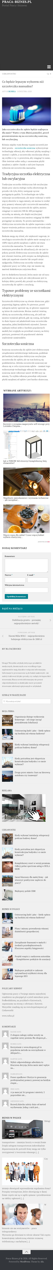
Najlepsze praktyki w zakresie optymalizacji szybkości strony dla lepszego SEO (31, 973)
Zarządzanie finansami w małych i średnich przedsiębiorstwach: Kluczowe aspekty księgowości (30, 945)
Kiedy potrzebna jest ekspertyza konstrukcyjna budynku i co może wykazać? (30, 761)
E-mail (30, 575)
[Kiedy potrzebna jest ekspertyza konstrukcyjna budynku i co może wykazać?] (7, 762)
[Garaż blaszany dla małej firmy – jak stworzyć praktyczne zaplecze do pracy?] (7, 880)
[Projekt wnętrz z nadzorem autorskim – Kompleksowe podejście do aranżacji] (7, 960)
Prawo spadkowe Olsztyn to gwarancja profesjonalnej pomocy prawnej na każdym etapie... (30, 1080)
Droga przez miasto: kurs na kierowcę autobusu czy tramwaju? (32, 774)
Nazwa (8, 575)
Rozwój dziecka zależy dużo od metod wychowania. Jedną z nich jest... (28, 1106)
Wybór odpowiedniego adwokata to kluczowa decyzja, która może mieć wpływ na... (29, 1065)
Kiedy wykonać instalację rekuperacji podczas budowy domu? (32, 746)
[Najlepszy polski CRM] (7, 894)
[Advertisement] (26, 35)
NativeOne (26, 542)
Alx (42, 1261)
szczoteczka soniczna (25, 148)
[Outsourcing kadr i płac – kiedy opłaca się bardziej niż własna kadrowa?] (7, 734)
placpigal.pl (20, 997)
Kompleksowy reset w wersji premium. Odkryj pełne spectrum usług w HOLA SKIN (32, 866)
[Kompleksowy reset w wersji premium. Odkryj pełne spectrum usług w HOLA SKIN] (7, 867)
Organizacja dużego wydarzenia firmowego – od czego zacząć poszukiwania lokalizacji (29, 719)
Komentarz (10, 556)
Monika (12, 91)
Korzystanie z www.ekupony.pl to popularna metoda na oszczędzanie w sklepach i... (28, 1050)
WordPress (25, 1261)
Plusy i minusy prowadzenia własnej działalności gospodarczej (31, 930)
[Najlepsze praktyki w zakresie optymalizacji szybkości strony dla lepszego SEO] (7, 974)
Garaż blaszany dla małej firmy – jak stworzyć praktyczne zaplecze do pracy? (31, 880)
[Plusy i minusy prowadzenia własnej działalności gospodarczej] (7, 932)
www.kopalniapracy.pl (36, 1007)
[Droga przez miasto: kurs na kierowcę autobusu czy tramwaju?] (7, 776)
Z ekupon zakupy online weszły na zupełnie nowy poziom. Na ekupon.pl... (28, 1036)
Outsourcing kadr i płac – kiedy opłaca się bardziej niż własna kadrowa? (32, 732)
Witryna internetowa (14, 585)
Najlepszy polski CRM (25, 891)
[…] (37, 1152)
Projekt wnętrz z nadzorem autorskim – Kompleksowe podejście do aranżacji (32, 958)
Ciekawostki (9, 73)
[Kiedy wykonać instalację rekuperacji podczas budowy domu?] (7, 748)
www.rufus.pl (8, 1015)
